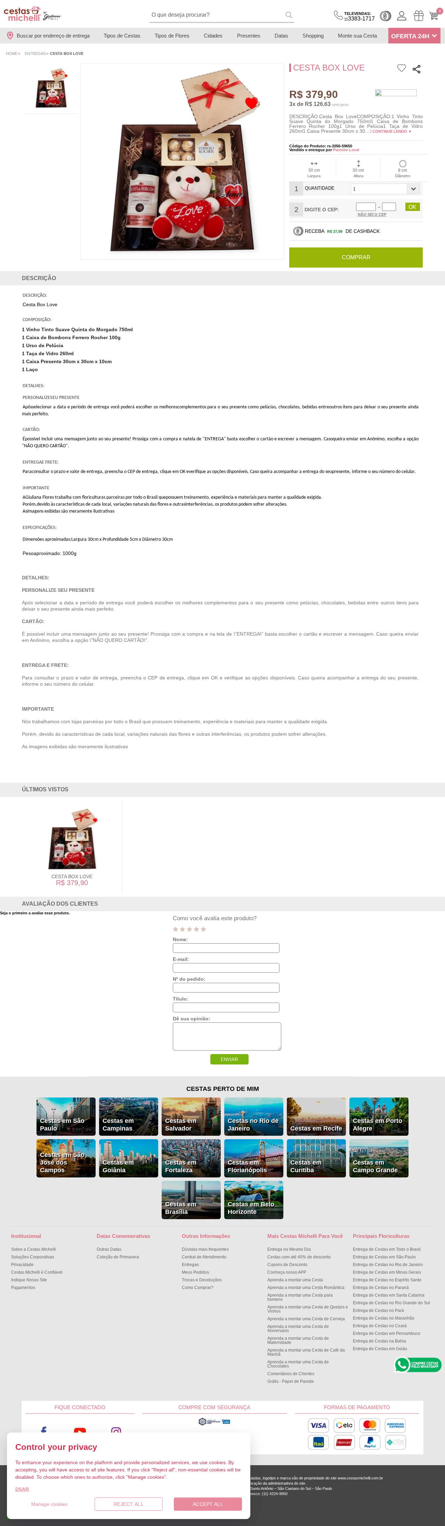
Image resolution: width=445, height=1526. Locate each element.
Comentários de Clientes (290, 1373)
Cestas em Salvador (180, 1124)
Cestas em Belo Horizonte (251, 1208)
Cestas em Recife (316, 1128)
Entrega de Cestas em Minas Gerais (387, 1272)
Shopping (313, 36)
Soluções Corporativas (32, 1257)
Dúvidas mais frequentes (205, 1249)
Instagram (116, 1432)
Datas (281, 36)
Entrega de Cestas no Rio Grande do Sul (391, 1302)
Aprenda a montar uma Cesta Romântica (306, 1287)
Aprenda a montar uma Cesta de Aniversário (298, 1328)
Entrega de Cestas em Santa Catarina (388, 1295)
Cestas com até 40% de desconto (299, 1257)
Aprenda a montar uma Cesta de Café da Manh (306, 1352)
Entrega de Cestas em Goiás (380, 1348)
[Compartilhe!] (416, 70)
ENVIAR (229, 1059)
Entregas (35, 53)
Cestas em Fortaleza (180, 1166)
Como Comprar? (197, 1287)
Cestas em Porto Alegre (377, 1124)
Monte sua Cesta (357, 36)
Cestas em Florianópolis (247, 1166)
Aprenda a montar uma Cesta (295, 1280)
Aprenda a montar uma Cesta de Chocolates (298, 1364)
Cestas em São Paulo (62, 1124)
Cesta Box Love (71, 876)
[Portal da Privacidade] (214, 1424)
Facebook (43, 1432)
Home (11, 53)
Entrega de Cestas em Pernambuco (386, 1333)
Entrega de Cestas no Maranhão (383, 1318)
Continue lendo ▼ (392, 131)
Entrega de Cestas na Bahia (379, 1341)
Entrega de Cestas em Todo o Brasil (387, 1249)
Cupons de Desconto (287, 1264)
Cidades (213, 36)
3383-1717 (359, 16)
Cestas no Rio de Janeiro (253, 1124)
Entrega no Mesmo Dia (289, 1249)
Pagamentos (23, 1287)
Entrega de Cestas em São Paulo (384, 1257)
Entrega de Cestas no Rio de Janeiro (388, 1264)
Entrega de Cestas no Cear (380, 1325)
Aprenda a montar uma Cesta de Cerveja (306, 1318)
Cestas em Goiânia (118, 1166)
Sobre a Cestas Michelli (33, 1249)
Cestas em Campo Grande (375, 1166)
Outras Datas (109, 1249)
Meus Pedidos (195, 1272)
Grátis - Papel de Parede (290, 1381)
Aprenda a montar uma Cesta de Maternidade (298, 1340)
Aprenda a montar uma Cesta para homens (300, 1297)
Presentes (248, 36)
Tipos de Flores (172, 36)
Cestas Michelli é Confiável (37, 1272)
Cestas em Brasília (180, 1208)
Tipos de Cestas (122, 36)
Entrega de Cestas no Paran (381, 1287)
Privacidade (22, 1264)
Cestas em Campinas (118, 1124)
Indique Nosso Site (29, 1280)
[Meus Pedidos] (419, 15)
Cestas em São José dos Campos (62, 1162)
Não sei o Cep (372, 214)
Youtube (80, 1432)
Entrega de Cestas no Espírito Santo (387, 1280)
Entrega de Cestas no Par (378, 1310)
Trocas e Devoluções (202, 1280)
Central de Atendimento (204, 1257)
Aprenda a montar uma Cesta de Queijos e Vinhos (307, 1309)
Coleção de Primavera (118, 1257)
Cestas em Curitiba (306, 1166)
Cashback (385, 16)
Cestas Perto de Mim (222, 1088)
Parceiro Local (346, 150)
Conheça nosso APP (286, 1272)
